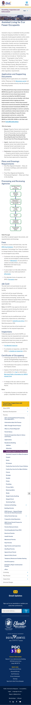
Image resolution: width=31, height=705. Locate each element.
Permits (5, 415)
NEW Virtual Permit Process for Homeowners (13, 523)
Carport (8, 457)
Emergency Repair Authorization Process (13, 565)
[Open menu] (27, 3)
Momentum (13, 260)
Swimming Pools (10, 502)
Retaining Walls (10, 490)
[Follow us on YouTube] (20, 701)
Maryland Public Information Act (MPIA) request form (16, 375)
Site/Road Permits (10, 549)
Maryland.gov (12, 698)
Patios (8, 481)
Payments (11, 279)
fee (16, 372)
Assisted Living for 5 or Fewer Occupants (17, 451)
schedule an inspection (16, 351)
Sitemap (15, 678)
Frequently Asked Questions (12, 519)
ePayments (7, 274)
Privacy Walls (10, 487)
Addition (8, 445)
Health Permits (9, 536)
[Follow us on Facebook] (16, 701)
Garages (8, 475)
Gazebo (8, 478)
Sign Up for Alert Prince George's (15, 681)
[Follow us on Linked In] (13, 701)
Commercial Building (10, 505)
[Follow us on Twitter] (10, 701)
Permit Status (8, 432)
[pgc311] (15, 624)
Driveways (9, 463)
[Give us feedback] (29, 493)
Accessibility (22, 688)
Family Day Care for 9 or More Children (16, 469)
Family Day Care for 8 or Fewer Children (17, 466)
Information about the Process (13, 422)
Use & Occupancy (9, 561)
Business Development (9, 411)
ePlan (6, 569)
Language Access (17, 691)
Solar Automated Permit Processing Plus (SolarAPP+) (14, 418)
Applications (8, 439)
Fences (8, 472)
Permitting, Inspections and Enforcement (10, 11)
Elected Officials (15, 671)
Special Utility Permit (10, 555)
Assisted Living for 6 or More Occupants (17, 454)
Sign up (26, 610)
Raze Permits (8, 542)
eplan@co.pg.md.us (18, 321)
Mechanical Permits (10, 539)
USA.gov (19, 698)
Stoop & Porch (10, 499)
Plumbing (8, 484)
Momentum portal (21, 81)
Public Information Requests (10, 688)
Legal (9, 691)
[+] (24, 11)
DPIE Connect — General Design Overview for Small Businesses (13, 512)
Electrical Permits (10, 533)
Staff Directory (15, 674)
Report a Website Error (15, 694)
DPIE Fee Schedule (7, 247)
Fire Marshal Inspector (10, 345)
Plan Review (6, 575)
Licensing (6, 572)
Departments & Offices (15, 669)
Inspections (6, 579)
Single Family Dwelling (12, 496)
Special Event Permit (10, 552)
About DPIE (6, 408)
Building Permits (9, 508)
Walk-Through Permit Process (13, 425)
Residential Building (10, 442)
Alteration (9, 448)
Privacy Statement (15, 676)
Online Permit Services (11, 516)
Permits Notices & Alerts (11, 527)
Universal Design (8, 582)
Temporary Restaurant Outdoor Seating (15, 558)
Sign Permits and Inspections (13, 546)
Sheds (7, 493)
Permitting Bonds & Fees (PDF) (13, 530)
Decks (7, 460)
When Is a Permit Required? (12, 428)
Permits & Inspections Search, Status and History (15, 435)
